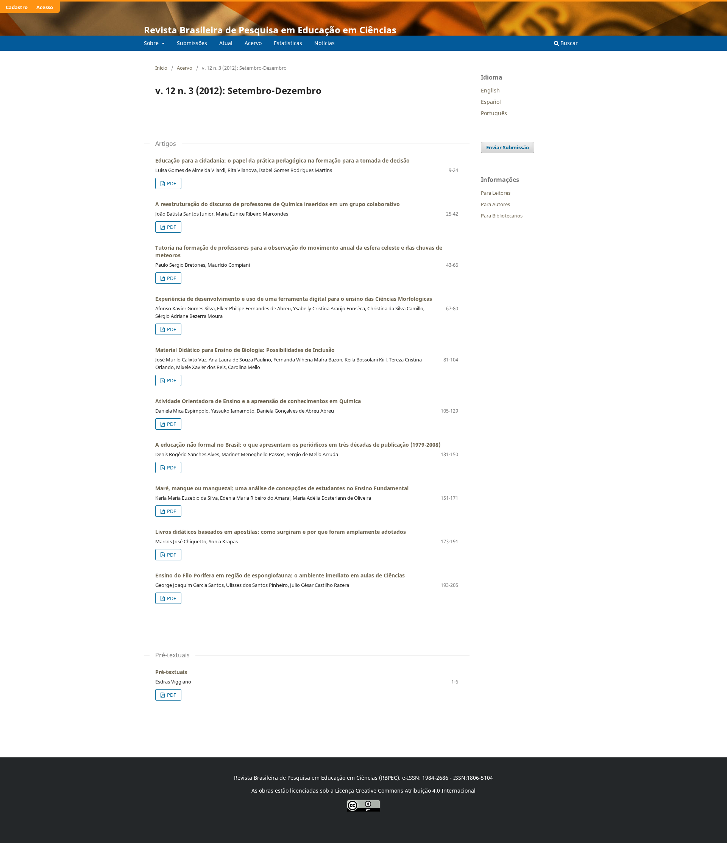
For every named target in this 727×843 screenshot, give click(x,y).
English (490, 90)
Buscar (568, 43)
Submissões (192, 43)
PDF (171, 183)
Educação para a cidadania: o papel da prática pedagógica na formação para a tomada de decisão (282, 160)
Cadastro (17, 7)
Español (491, 101)
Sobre (152, 43)
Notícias (324, 43)
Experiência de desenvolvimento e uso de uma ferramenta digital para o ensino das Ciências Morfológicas (293, 298)
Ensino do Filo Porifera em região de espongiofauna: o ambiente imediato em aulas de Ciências (280, 575)
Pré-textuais (171, 672)
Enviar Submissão (507, 147)
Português (494, 113)
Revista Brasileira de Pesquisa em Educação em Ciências (270, 29)
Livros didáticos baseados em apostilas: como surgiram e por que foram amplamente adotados (280, 531)
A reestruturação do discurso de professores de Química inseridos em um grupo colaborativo (277, 204)
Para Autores (495, 204)
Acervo (253, 43)
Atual (225, 43)
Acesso (44, 7)
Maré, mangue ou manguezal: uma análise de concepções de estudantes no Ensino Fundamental (282, 488)
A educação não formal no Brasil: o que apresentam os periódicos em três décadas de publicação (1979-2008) (297, 444)
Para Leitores (495, 192)
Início (161, 67)
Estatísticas (288, 43)
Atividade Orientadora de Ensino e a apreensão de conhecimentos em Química (258, 401)
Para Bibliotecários (502, 215)
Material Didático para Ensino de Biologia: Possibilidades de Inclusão (245, 349)
